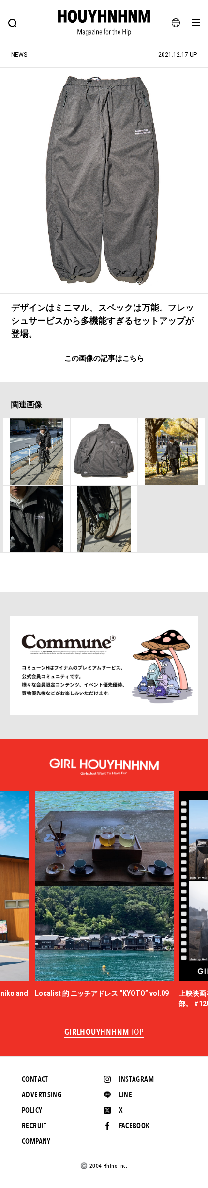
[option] (104, 895)
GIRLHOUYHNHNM (104, 1032)
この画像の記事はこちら (104, 358)
